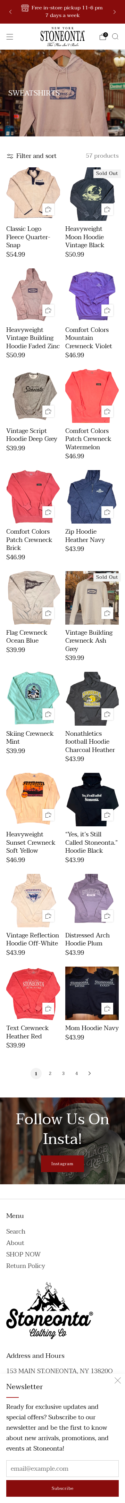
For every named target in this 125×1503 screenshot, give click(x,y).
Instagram (62, 1163)
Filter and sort (36, 156)
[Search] (115, 36)
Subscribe (63, 1488)
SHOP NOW (23, 1254)
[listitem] (62, 12)
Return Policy (25, 1266)
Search (15, 1231)
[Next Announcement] (114, 12)
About (15, 1243)
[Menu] (9, 36)
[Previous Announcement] (10, 12)
